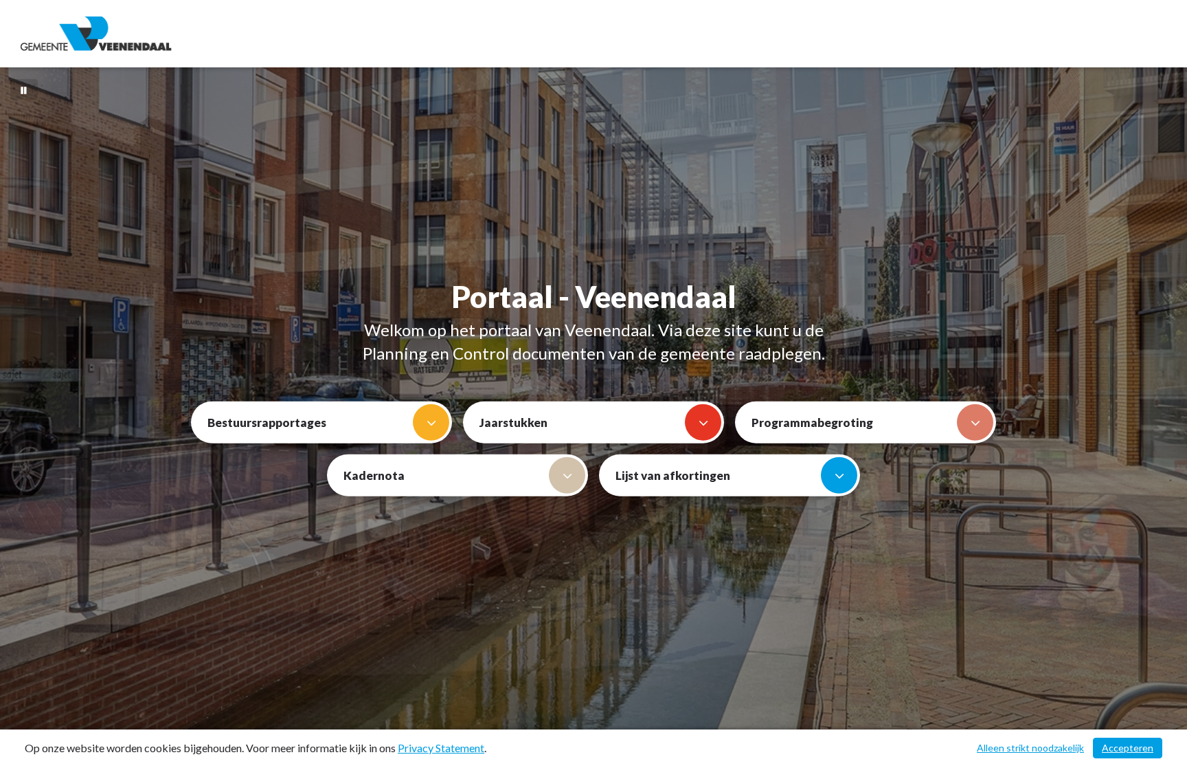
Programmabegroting (812, 422)
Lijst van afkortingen (672, 475)
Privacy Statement (441, 747)
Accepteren (1127, 748)
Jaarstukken (513, 422)
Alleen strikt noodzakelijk (1030, 748)
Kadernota (374, 475)
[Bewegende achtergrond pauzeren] (24, 89)
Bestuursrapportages (266, 422)
